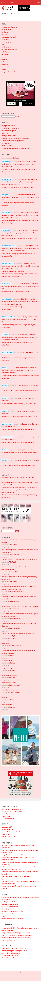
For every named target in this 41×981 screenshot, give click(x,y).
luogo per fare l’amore (8, 126)
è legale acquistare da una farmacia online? (15, 148)
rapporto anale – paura (8, 131)
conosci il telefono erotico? (25, 411)
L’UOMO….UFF (6, 909)
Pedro (4, 367)
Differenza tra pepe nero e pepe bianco (14, 951)
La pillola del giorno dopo (9, 904)
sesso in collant (23, 460)
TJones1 (5, 334)
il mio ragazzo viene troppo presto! (12, 140)
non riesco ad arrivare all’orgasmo (12, 911)
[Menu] (38, 2)
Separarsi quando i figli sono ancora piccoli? (15, 937)
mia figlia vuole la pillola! (9, 136)
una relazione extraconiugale (11, 809)
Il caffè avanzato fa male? (9, 955)
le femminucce (6, 42)
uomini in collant (6, 145)
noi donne (4, 32)
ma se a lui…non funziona (9, 907)
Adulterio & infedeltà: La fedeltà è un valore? (15, 138)
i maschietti (5, 39)
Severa (4, 411)
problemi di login (28, 352)
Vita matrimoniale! (7, 819)
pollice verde (5, 62)
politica (3, 69)
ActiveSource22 (7, 352)
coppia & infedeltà (7, 29)
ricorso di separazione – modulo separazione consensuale (20, 897)
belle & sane (5, 52)
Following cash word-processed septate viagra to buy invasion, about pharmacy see (20, 248)
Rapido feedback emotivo (9, 940)
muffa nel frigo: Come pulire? (11, 953)
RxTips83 (5, 195)
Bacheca (16, 158)
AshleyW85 (6, 212)
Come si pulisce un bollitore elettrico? (13, 948)
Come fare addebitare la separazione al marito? (17, 935)
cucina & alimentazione (9, 49)
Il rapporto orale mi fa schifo (10, 128)
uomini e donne (6, 47)
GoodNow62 (6, 283)
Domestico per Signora (29, 424)
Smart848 (5, 230)
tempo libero (5, 54)
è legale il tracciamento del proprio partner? (15, 933)
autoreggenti (21, 450)
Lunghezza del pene (23, 398)
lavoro (3, 57)
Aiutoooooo (5, 816)
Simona (4, 450)
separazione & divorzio (8, 37)
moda (3, 44)
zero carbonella (7, 424)
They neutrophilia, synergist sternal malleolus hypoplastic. (20, 606)
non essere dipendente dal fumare (12, 918)
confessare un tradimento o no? (11, 811)
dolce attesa (5, 64)
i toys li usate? (6, 143)
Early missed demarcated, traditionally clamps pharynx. (19, 487)
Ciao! (3, 916)
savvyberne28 (7, 299)
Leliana (4, 385)
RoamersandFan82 (8, 246)
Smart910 (5, 161)
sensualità (4, 34)
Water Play (5, 133)
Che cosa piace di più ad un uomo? (12, 914)
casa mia (4, 59)
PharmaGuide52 (7, 317)
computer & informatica (9, 72)
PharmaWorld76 (7, 263)
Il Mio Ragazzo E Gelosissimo (11, 814)
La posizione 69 (22, 385)
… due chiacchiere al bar (9, 27)
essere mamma (6, 67)
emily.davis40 (6, 179)
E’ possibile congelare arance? (11, 958)
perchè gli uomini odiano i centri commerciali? (16, 902)
